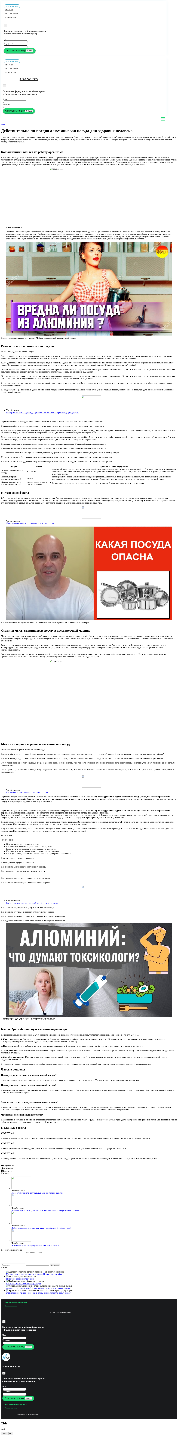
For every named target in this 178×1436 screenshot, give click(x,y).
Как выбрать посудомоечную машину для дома (27, 792)
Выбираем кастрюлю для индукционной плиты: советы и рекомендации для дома (42, 412)
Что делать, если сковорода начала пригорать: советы (35, 1245)
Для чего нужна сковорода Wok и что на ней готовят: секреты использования (45, 1210)
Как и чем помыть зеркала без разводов (23, 1283)
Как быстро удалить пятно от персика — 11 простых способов (34, 1274)
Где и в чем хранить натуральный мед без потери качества (32, 903)
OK (10, 1434)
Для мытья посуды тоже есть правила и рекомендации (30, 523)
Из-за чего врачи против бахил (20, 1279)
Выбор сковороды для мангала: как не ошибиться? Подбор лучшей (41, 1228)
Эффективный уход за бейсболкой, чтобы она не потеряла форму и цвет (38, 1293)
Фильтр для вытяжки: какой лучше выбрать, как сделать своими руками (38, 1288)
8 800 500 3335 (29, 79)
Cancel (4, 1434)
